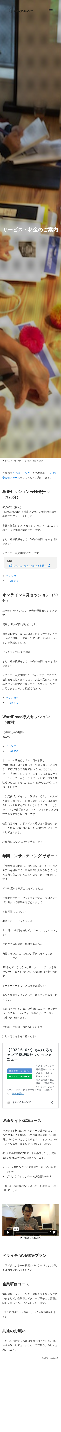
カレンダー (12, 575)
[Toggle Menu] (50, 10)
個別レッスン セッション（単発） (28, 565)
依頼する (12, 580)
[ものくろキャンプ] (20, 11)
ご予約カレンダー (23, 473)
